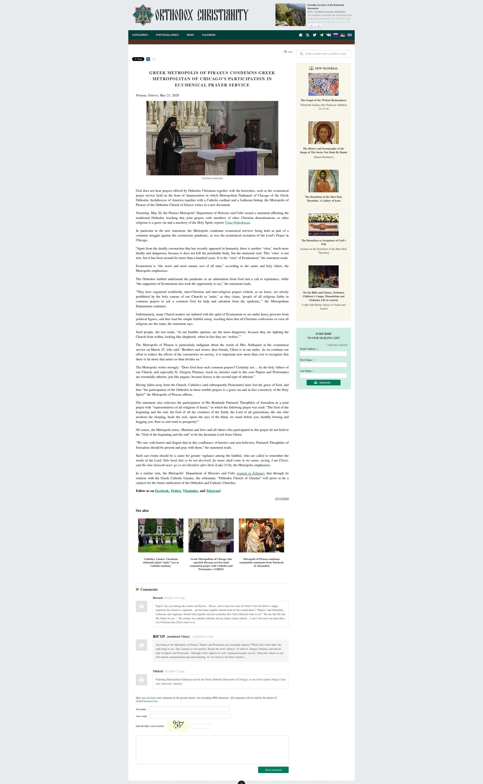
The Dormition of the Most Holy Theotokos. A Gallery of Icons (323, 199)
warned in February (251, 473)
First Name (307, 360)
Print (290, 51)
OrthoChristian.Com (147, 701)
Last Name (307, 371)
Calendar (208, 35)
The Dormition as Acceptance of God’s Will (323, 242)
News (190, 35)
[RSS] (308, 35)
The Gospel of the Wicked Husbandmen (323, 100)
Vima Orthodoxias (237, 222)
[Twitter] (315, 35)
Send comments (273, 770)
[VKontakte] (328, 35)
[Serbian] (342, 35)
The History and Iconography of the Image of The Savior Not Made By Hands (323, 150)
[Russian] (335, 35)
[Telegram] (322, 35)
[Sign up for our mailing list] (301, 35)
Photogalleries (167, 35)
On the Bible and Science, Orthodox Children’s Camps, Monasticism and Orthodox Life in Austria (324, 296)
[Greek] (349, 35)
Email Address (309, 348)
